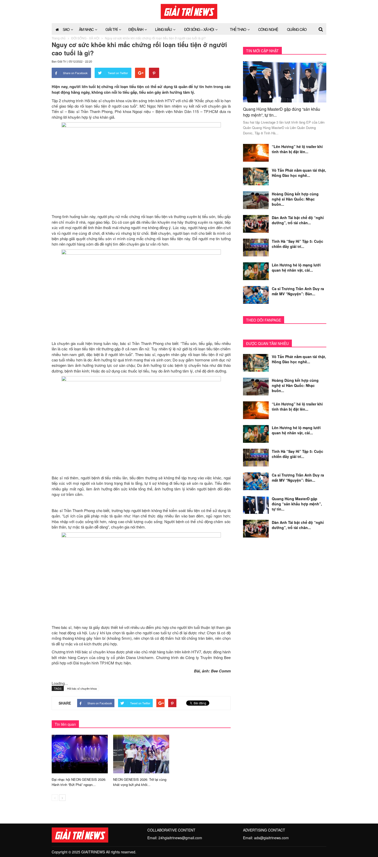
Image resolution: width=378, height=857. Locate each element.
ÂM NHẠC (86, 29)
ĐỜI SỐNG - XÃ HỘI (85, 38)
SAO (66, 29)
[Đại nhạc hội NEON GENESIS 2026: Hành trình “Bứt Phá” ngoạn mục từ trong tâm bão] (80, 753)
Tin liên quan (65, 724)
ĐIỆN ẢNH (135, 29)
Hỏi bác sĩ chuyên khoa (82, 688)
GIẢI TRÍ (111, 29)
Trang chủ (59, 38)
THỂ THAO (238, 29)
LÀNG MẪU (163, 29)
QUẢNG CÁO (297, 29)
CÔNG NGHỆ (268, 29)
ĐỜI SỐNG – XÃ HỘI (199, 29)
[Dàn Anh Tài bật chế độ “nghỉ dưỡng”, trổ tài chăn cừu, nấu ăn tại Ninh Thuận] (256, 223)
